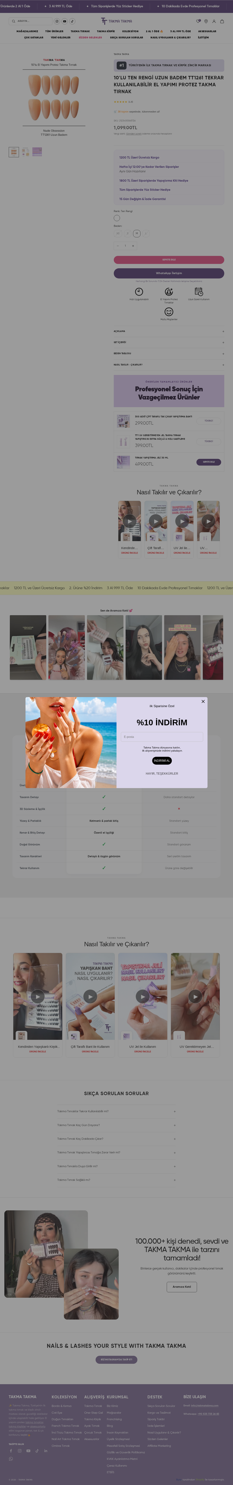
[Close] (203, 701)
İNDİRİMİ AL (162, 760)
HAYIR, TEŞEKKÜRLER (162, 773)
